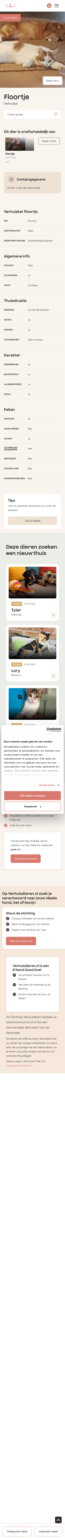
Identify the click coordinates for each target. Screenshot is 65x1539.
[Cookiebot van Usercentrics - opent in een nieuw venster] (46, 730)
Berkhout (16, 675)
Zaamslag (16, 614)
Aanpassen (30, 806)
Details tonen (47, 785)
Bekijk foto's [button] (52, 80)
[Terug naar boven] (58, 1520)
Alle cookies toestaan (32, 795)
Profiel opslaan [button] (15, 114)
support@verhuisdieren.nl (19, 1065)
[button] (49, 6)
